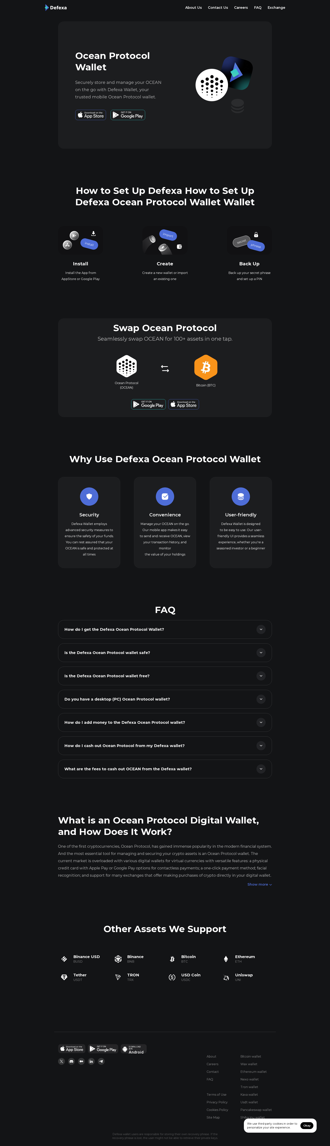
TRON (133, 975)
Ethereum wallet (253, 1072)
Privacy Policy (217, 1102)
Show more (257, 884)
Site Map (213, 1117)
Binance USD (86, 957)
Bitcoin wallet (250, 1056)
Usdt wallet (249, 1102)
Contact (213, 1072)
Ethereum (245, 957)
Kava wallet (249, 1094)
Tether (80, 975)
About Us (193, 8)
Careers (241, 8)
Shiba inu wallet (252, 1117)
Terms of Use (216, 1094)
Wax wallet (248, 1064)
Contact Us (218, 8)
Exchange (276, 8)
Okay (307, 1125)
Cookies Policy (217, 1110)
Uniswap (244, 975)
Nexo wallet (249, 1079)
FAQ (257, 8)
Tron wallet (249, 1087)
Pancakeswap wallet (256, 1110)
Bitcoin (188, 957)
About (211, 1056)
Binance (135, 957)
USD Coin (191, 975)
